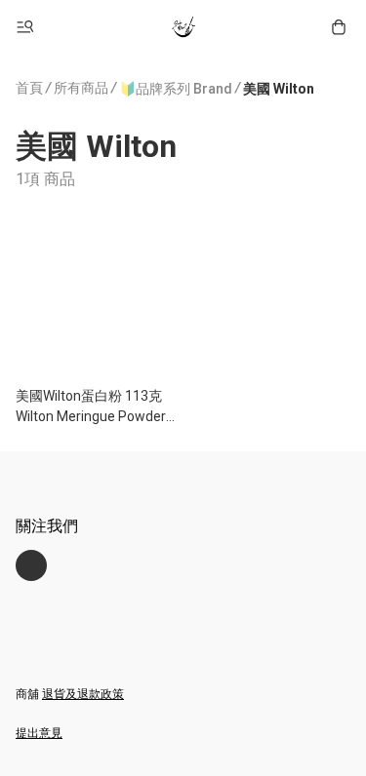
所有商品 (81, 88)
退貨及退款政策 (83, 694)
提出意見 (39, 733)
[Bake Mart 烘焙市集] (183, 27)
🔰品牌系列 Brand (175, 89)
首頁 (29, 88)
